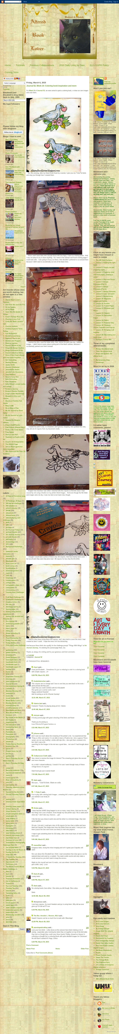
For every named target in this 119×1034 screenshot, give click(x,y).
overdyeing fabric (12, 727)
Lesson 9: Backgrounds (104, 296)
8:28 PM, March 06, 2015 (40, 675)
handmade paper (12, 667)
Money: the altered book (104, 349)
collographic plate (12, 585)
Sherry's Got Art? (11, 434)
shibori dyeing (11, 809)
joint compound (11, 681)
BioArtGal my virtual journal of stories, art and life (14, 227)
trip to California (12, 881)
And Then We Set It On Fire (15, 305)
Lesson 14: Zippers (103, 313)
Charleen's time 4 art (12, 319)
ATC (7, 544)
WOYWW (9, 922)
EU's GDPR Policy (99, 65)
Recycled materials (13, 770)
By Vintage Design (102, 929)
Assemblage (10, 542)
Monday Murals (11, 703)
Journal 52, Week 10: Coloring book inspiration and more (51, 86)
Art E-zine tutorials (102, 924)
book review (10, 566)
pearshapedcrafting (41, 927)
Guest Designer (11, 657)
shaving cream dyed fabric (15, 802)
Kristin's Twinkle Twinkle (14, 391)
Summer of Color (12, 840)
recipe (8, 768)
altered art (9, 513)
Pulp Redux (9, 432)
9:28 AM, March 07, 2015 (40, 802)
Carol (36, 667)
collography (10, 587)
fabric (8, 626)
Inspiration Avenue (13, 676)
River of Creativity (12, 780)
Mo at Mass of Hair (12, 408)
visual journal (11, 903)
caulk (8, 573)
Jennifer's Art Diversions (14, 372)
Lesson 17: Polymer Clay (105, 323)
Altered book (10, 515)
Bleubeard (9, 561)
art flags (9, 527)
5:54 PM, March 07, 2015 (40, 868)
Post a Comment (32, 945)
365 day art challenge (13, 503)
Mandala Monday (12, 691)
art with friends (11, 537)
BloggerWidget (111, 1031)
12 (87, 886)
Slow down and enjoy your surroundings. (19, 172)
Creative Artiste (11, 602)
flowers (8, 636)
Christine (105, 1014)
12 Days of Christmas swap (15, 496)
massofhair (38, 845)
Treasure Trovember (13, 879)
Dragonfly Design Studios (14, 348)
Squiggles (9, 826)
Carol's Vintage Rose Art (14, 317)
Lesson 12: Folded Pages (105, 306)
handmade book (12, 662)
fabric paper (10, 628)
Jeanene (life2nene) (12, 367)
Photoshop (10, 739)
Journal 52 (9, 684)
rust (7, 782)
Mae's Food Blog (11, 139)
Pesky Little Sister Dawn (14, 430)
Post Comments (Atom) (44, 953)
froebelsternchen (40, 681)
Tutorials (20, 65)
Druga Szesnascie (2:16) (14, 350)
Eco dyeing (10, 621)
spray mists (10, 821)
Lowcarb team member (107, 1026)
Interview (9, 679)
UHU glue (9, 900)
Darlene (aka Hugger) (12, 341)
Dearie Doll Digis (102, 936)
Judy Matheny (10, 374)
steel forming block (13, 833)
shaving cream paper (13, 806)
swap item (9, 854)
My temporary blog (102, 360)
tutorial (8, 891)
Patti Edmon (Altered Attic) (15, 427)
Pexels (98, 953)
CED (7, 575)
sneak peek (10, 816)
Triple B (9, 883)
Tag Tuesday (10, 859)
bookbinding (10, 568)
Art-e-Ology (100, 926)
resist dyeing (10, 778)
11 (87, 874)
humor (8, 672)
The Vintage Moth (102, 960)
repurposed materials (13, 773)
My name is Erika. (108, 1008)
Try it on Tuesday (12, 886)
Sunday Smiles (11, 852)
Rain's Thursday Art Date (15, 763)
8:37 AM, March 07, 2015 (40, 786)
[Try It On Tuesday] (104, 492)
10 (87, 845)
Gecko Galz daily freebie (104, 943)
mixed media (10, 698)
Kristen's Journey (11, 389)
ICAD (8, 674)
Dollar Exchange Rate (104, 787)
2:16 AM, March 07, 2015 (40, 727)
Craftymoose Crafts (40, 756)
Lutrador (9, 688)
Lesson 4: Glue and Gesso (105, 279)
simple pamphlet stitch (14, 814)
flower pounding (12, 633)
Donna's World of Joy (13, 345)
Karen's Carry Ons (11, 377)
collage (8, 583)
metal (8, 696)
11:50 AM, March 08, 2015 (41, 896)
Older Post (85, 949)
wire (7, 917)
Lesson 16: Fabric (102, 320)
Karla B (36, 874)
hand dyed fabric (12, 660)
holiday (8, 669)
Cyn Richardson (11, 333)
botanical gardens (12, 571)
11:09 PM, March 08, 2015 (41, 921)
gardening (9, 650)
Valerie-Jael (38, 703)
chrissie (36, 715)
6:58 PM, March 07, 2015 (40, 880)
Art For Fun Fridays (13, 530)
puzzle (8, 753)
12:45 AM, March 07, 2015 (41, 709)
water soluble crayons (14, 907)
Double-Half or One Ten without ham (13, 243)
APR (7, 522)
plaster (8, 741)
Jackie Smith (10, 365)
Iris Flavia (105, 1019)
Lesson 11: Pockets (103, 303)
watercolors (10, 912)
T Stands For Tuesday (14, 857)
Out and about (11, 725)
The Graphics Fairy (103, 962)
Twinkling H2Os (11, 893)
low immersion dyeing (14, 686)
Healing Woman (11, 362)
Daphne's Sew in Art (12, 338)
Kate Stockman (10, 382)
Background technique (14, 546)
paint (8, 729)
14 (87, 916)
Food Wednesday (12, 638)
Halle (35, 780)
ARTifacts (9, 539)
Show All (23, 286)
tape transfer (10, 862)
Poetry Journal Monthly (14, 744)
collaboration (10, 580)
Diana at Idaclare (11, 343)
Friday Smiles (11, 643)
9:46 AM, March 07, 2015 (40, 839)
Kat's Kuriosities (11, 379)
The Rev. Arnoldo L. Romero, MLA (46, 916)
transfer (8, 876)
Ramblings (100, 362)
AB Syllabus (10, 506)
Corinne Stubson (11, 326)
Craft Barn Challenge (13, 597)
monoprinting (11, 705)
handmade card (11, 664)
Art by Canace (10, 307)
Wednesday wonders (13, 915)
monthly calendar (12, 708)
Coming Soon (12, 72)
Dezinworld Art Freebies (104, 938)
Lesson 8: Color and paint (105, 294)
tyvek (8, 895)
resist (8, 775)
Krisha (36, 808)
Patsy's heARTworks (12, 425)
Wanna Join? (18, 246)
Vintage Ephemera (102, 969)
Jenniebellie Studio (12, 369)
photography (10, 737)
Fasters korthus (11, 212)
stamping (9, 828)
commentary (10, 590)
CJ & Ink (8, 272)
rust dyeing (10, 785)
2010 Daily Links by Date (72, 65)
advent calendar (11, 508)
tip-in (8, 874)
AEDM (8, 510)
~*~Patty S (37, 792)
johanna (37, 733)
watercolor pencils (12, 910)
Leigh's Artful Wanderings (14, 394)
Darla (35, 886)
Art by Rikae (9, 309)
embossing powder (13, 624)
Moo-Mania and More (13, 710)
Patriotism (9, 734)
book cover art (11, 563)
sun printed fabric (12, 847)
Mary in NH (9, 406)
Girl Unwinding (10, 360)
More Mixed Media (12, 713)
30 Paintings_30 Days (13, 501)
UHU (7, 898)
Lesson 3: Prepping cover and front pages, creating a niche (103, 274)
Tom (103, 1002)
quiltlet (8, 756)
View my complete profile (110, 82)
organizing (10, 722)
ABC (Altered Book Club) (105, 979)
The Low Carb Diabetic (13, 182)
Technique (9, 864)
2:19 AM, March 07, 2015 (40, 750)
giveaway (9, 655)
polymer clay (10, 746)
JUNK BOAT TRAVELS (13, 198)
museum (9, 715)
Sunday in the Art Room (14, 850)
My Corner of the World (14, 717)
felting (8, 631)
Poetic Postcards (11, 153)
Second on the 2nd (13, 792)
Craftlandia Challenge (13, 599)
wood (8, 919)
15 (87, 928)
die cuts (9, 604)
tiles (7, 871)
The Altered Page (11, 444)
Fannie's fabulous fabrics (14, 353)
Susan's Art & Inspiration (14, 442)
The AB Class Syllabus (104, 260)
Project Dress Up (12, 751)
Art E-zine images (102, 921)
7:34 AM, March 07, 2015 (40, 774)
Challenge (9, 578)
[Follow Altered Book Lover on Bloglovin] (14, 132)
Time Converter (98, 646)
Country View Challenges (15, 592)
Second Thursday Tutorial (15, 794)
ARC (7, 525)
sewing (8, 799)
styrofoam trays (11, 838)
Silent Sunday (11, 811)
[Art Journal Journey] (104, 478)
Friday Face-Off (11, 640)
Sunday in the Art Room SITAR (18, 262)
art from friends (11, 532)
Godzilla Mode (19, 200)
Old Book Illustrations (104, 950)
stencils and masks (13, 835)
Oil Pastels (10, 720)
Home (8, 65)
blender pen (10, 559)
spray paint (10, 823)
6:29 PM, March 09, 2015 (40, 942)
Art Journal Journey (13, 534)
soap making (10, 818)
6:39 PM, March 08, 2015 (40, 910)
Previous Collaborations (42, 65)
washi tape (10, 905)
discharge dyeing (12, 607)
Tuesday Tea (10, 888)
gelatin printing (11, 652)
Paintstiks (9, 732)
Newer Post (30, 949)
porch (8, 749)
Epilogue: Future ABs (103, 339)
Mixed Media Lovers (13, 700)
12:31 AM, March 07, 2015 (41, 697)
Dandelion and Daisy (12, 336)
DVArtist (8, 258)
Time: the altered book (104, 351)
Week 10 (32, 90)
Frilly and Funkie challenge (16, 645)
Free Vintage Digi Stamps (105, 941)
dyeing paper (10, 609)
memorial (9, 693)
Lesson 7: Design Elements (106, 291)
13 (87, 902)
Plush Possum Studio (104, 955)
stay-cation (10, 830)
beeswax (9, 556)
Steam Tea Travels (102, 957)
